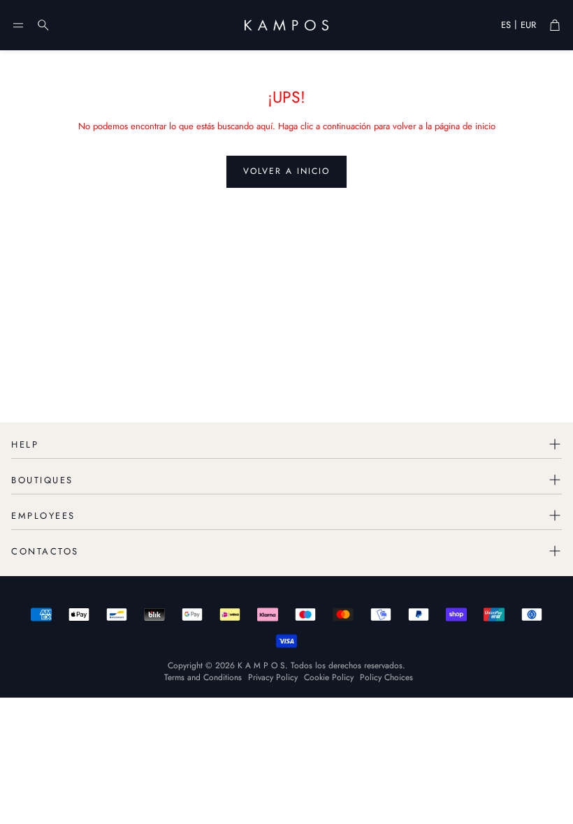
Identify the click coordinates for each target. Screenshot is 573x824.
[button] (18, 25)
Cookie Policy (329, 677)
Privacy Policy (273, 677)
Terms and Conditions (203, 677)
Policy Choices (386, 677)
